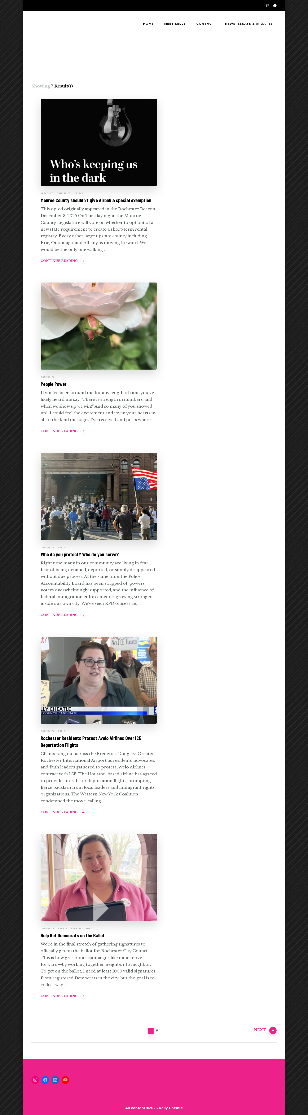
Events (62, 928)
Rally (62, 547)
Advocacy (47, 193)
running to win (81, 928)
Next (260, 1030)
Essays (78, 193)
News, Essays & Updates (249, 24)
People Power (53, 384)
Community (64, 193)
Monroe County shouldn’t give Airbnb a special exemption (96, 200)
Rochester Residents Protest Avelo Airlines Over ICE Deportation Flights (91, 741)
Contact (205, 24)
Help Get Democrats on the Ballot (73, 935)
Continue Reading (59, 261)
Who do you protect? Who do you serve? (80, 554)
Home (148, 24)
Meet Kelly (175, 24)
